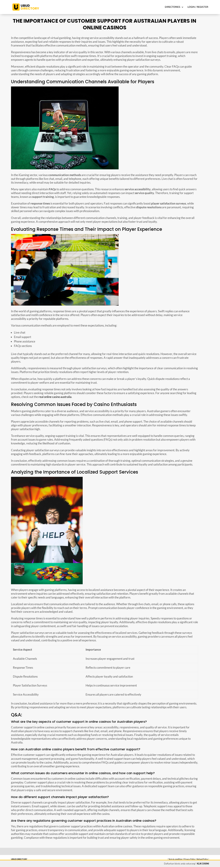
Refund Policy (202, 859)
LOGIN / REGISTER (198, 7)
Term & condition (175, 859)
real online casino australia (55, 397)
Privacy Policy (189, 859)
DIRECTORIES (172, 7)
